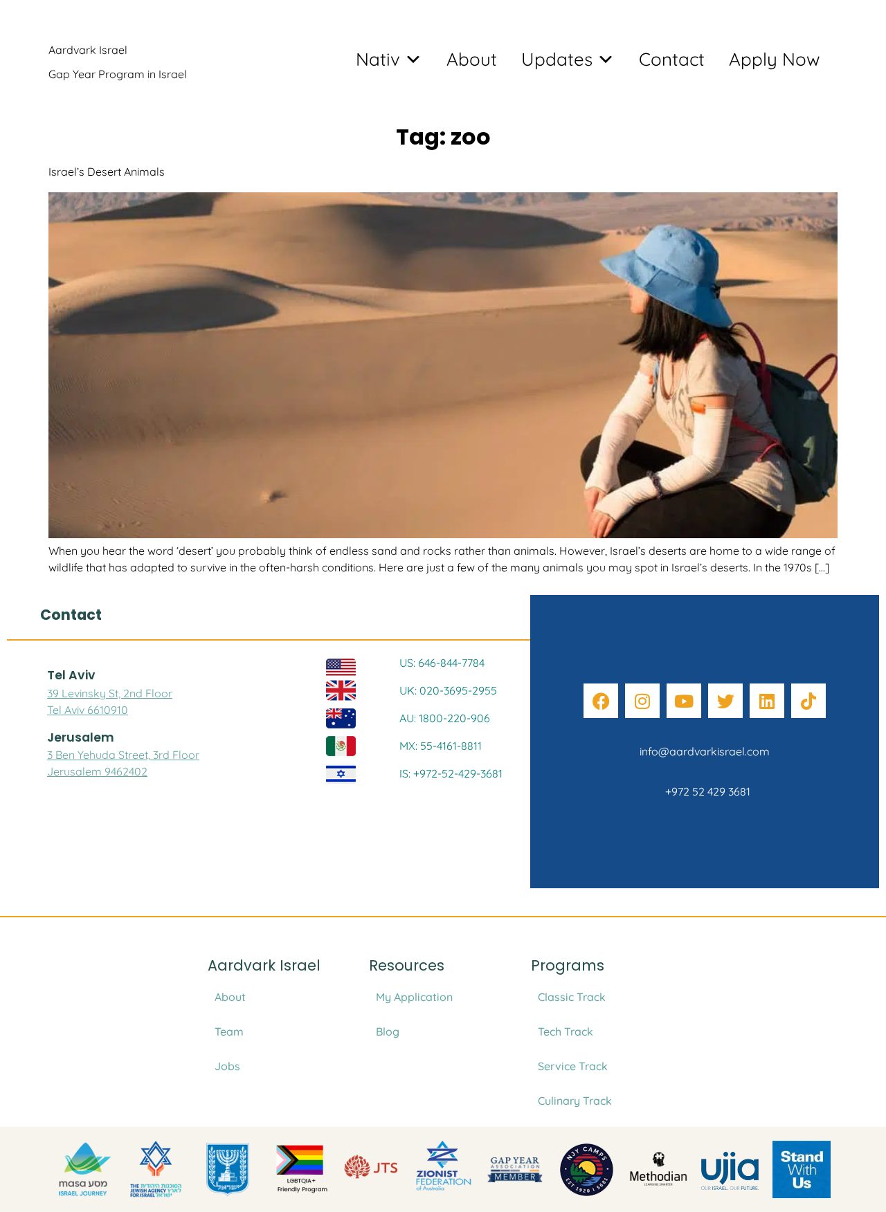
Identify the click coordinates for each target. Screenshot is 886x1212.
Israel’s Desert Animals (106, 171)
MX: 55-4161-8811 (440, 746)
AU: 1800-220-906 (444, 718)
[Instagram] (642, 700)
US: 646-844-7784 (442, 663)
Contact (672, 59)
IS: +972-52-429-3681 (451, 773)
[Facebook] (601, 700)
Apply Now (774, 59)
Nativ (378, 59)
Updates (557, 59)
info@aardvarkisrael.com (705, 751)
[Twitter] (725, 700)
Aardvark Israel (87, 50)
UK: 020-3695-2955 (448, 690)
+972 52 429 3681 (705, 791)
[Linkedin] (767, 700)
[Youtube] (684, 700)
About (471, 59)
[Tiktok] (808, 700)
